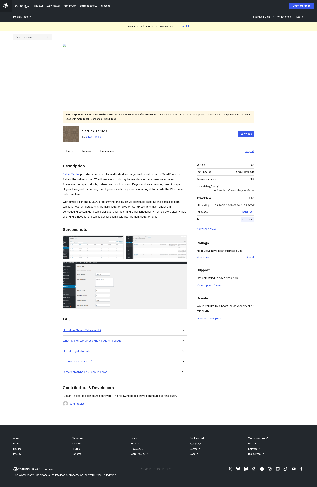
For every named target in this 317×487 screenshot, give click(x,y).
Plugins (76, 448)
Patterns (76, 453)
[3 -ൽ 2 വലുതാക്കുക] (182, 240)
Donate (195, 448)
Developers (137, 448)
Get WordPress (301, 5)
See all (250, 257)
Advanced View (206, 229)
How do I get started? (76, 351)
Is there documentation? (77, 361)
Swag (194, 453)
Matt (252, 443)
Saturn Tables (71, 174)
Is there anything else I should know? (85, 372)
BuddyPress (256, 453)
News (16, 443)
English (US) (247, 211)
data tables (247, 219)
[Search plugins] (48, 37)
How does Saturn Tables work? (82, 330)
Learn (134, 438)
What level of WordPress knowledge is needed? (92, 340)
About (16, 438)
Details (70, 151)
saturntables (93, 136)
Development (108, 151)
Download (246, 133)
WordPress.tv (139, 453)
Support (249, 151)
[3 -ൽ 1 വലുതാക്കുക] (119, 240)
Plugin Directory (22, 16)
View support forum (209, 285)
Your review (204, 257)
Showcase (77, 438)
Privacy (17, 453)
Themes (76, 443)
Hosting (17, 448)
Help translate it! (184, 26)
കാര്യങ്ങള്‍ (196, 443)
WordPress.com (258, 438)
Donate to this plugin (209, 318)
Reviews (87, 151)
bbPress (254, 448)
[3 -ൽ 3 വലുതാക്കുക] (182, 265)
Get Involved (197, 438)
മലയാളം (49, 469)
